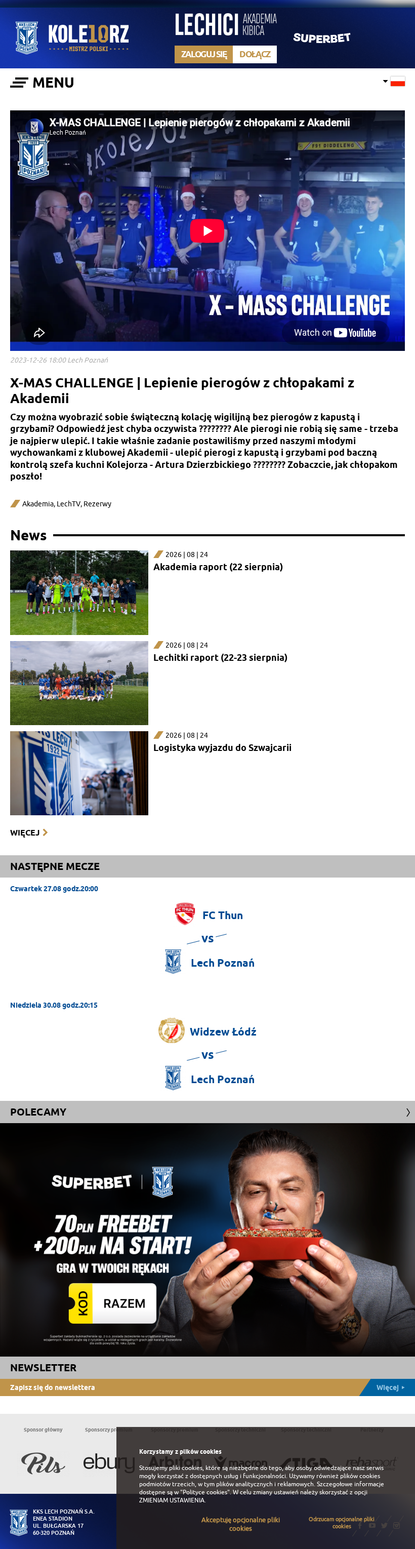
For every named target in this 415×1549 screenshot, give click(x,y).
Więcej (24, 833)
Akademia (38, 504)
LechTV (68, 504)
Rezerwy (97, 504)
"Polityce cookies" (205, 1492)
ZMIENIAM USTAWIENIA (171, 1500)
